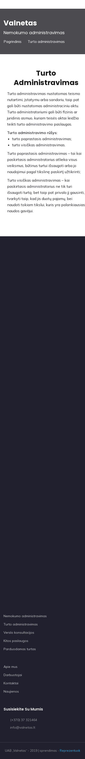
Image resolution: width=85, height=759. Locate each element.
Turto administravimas (21, 624)
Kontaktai (11, 683)
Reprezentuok (70, 750)
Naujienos (11, 691)
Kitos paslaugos (16, 641)
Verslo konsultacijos (19, 632)
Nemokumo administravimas (25, 616)
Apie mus (10, 667)
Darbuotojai (13, 675)
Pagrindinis (12, 41)
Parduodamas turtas (20, 649)
